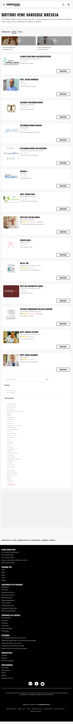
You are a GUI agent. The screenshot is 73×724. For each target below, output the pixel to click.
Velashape (9, 482)
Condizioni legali (48, 708)
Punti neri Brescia (6, 603)
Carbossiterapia (11, 417)
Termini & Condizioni (35, 711)
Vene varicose (10, 484)
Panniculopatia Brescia (8, 605)
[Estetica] (13, 5)
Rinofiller (9, 477)
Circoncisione (5, 625)
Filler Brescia (5, 589)
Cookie (28, 708)
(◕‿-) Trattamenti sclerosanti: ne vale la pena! (14, 638)
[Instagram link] (30, 684)
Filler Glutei (10, 441)
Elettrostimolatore (6, 618)
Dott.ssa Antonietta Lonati (31, 286)
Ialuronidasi (10, 447)
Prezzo (20, 32)
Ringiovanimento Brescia (8, 600)
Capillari (9, 415)
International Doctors (7, 678)
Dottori (14, 32)
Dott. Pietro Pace (27, 194)
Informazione (6, 32)
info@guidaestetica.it (44, 704)
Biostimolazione (11, 409)
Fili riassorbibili (11, 437)
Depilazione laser (11, 427)
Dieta (8, 431)
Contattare (63, 71)
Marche (4, 673)
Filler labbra (10, 443)
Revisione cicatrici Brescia (9, 611)
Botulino (9, 413)
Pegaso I (23, 171)
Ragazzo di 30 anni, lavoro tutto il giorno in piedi (14, 648)
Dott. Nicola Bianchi (29, 355)
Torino (3, 577)
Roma (3, 569)
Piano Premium (6, 670)
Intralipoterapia (11, 449)
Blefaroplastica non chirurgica (15, 411)
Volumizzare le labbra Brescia (9, 608)
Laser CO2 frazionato (12, 453)
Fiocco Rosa (25, 240)
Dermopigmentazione (12, 429)
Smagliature (10, 480)
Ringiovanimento (11, 475)
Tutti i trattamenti (11, 403)
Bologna (4, 580)
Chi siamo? (4, 655)
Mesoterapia (10, 461)
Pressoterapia (10, 467)
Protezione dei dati (11, 708)
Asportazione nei (11, 407)
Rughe (8, 478)
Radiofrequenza (11, 471)
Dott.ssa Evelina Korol (30, 217)
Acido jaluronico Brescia (8, 592)
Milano (3, 572)
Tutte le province (11, 390)
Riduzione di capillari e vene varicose (11, 643)
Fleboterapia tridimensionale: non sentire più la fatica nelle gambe (19, 640)
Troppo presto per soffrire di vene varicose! (13, 645)
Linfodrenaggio (11, 457)
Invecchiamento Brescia (8, 595)
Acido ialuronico (11, 405)
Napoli (3, 575)
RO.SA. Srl (24, 263)
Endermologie (5, 631)
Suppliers (4, 675)
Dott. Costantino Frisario (8, 557)
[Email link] (42, 684)
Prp (8, 469)
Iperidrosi (9, 451)
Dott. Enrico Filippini (29, 332)
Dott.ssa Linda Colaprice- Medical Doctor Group (14, 560)
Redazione (4, 658)
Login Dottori (5, 667)
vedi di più (39, 59)
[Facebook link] (36, 684)
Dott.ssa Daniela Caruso (8, 562)
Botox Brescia (5, 587)
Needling (9, 463)
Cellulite (9, 421)
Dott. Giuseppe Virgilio (7, 555)
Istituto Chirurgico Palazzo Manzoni (36, 309)
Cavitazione (10, 419)
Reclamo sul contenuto (8, 660)
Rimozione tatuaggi (12, 473)
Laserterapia (10, 455)
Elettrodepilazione (11, 433)
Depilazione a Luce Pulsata (14, 425)
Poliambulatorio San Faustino (33, 148)
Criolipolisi (9, 423)
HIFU (8, 445)
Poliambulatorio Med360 (31, 125)
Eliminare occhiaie (12, 435)
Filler (8, 439)
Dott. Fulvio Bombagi (29, 79)
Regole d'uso (21, 708)
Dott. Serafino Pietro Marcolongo (10, 552)
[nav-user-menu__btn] (68, 4)
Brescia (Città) (11, 392)
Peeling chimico (11, 465)
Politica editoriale (59, 708)
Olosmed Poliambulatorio (31, 102)
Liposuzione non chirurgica (14, 459)
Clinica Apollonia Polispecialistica (35, 56)
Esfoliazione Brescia (7, 597)
